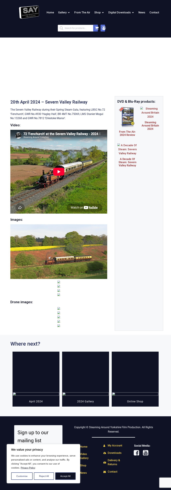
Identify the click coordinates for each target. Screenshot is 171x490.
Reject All (44, 476)
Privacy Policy (28, 467)
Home (50, 12)
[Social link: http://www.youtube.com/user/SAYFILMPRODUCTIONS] (146, 453)
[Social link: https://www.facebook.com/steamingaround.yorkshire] (137, 453)
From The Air (82, 12)
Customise (22, 476)
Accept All (65, 476)
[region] (43, 463)
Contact (154, 12)
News (141, 12)
